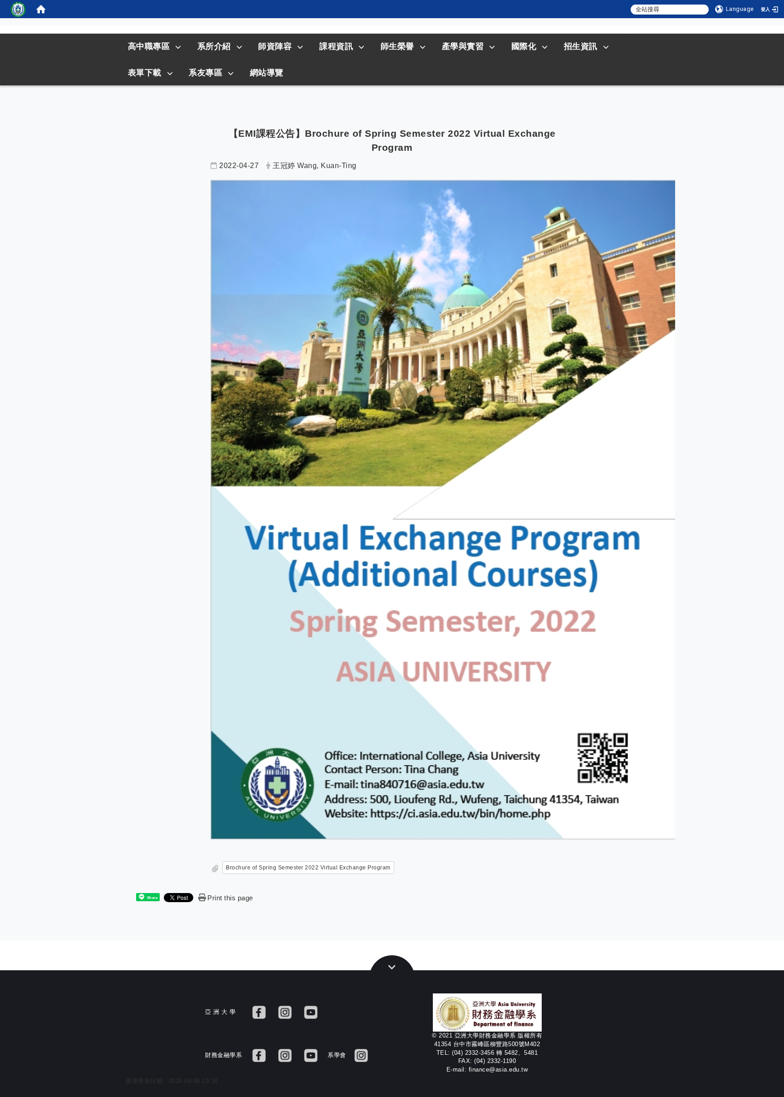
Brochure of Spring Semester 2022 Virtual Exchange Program (308, 867)
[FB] (259, 1011)
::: (607, 37)
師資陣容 (275, 46)
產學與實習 (463, 46)
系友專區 (205, 72)
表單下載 (145, 72)
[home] (40, 9)
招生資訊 (581, 46)
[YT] (311, 1011)
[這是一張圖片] (18, 9)
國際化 (524, 46)
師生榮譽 (397, 46)
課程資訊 (336, 46)
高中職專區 (149, 46)
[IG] (285, 1011)
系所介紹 (214, 46)
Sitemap (641, 37)
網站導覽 (267, 72)
